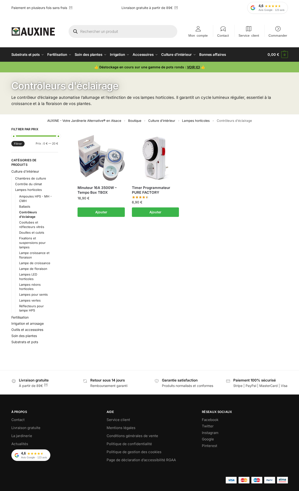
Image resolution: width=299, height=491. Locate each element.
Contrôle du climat (28, 184)
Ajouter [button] (101, 212)
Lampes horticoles (196, 121)
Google (208, 439)
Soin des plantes (24, 336)
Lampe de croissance (34, 263)
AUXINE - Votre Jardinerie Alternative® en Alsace (84, 121)
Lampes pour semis (33, 294)
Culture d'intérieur (161, 121)
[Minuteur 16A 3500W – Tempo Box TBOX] (101, 158)
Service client (248, 35)
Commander (278, 35)
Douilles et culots (31, 232)
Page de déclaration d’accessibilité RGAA (141, 460)
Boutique (134, 121)
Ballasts (24, 206)
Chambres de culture (30, 178)
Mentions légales (121, 427)
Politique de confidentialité (129, 444)
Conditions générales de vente (132, 436)
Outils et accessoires (27, 330)
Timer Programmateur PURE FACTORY (151, 190)
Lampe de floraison (33, 269)
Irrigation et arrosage (27, 323)
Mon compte (198, 35)
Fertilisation (20, 317)
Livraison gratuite (25, 427)
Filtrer (18, 143)
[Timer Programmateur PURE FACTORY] (155, 158)
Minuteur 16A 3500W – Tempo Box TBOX (97, 190)
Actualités (19, 444)
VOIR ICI (193, 67)
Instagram (210, 432)
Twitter (208, 426)
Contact (223, 35)
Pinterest (209, 445)
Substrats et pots (24, 342)
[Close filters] (59, 129)
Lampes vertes (30, 300)
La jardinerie (21, 436)
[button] (278, 55)
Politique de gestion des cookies (134, 452)
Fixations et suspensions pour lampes (32, 242)
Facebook (210, 419)
